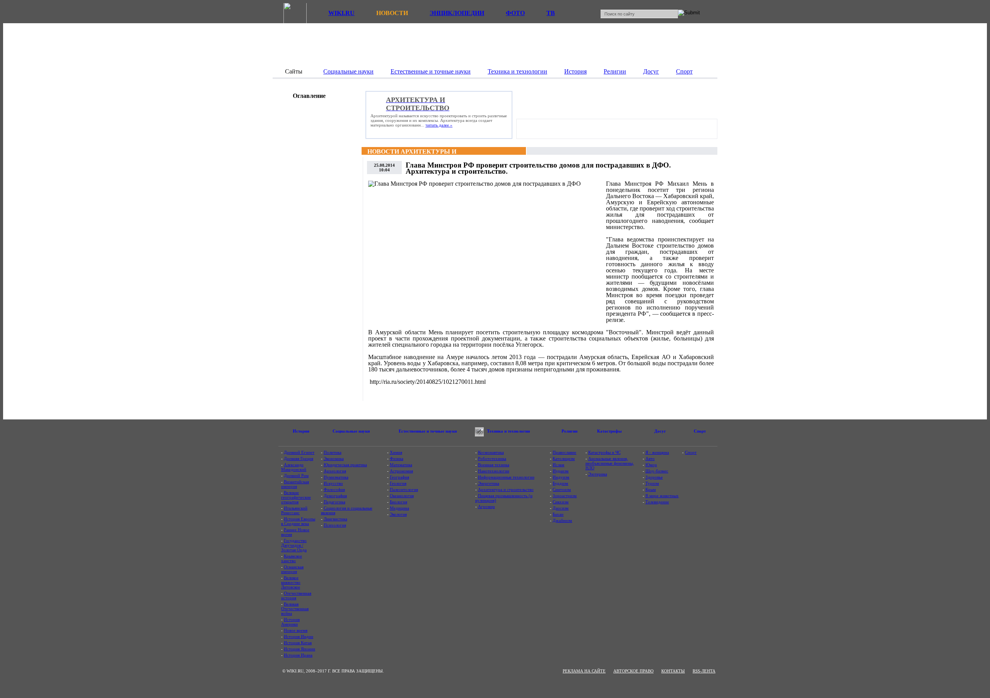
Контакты (673, 671)
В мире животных (662, 495)
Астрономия (401, 471)
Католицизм (564, 458)
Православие (564, 452)
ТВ (550, 13)
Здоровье (654, 477)
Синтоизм (562, 489)
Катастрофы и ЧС (604, 452)
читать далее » (438, 125)
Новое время (295, 630)
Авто (650, 458)
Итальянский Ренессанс (294, 510)
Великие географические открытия (296, 497)
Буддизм (560, 483)
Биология (398, 502)
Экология (398, 514)
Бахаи (558, 514)
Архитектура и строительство (506, 489)
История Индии (298, 636)
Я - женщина (657, 452)
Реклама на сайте (584, 671)
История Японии (299, 649)
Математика (401, 464)
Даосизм (560, 508)
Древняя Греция (298, 458)
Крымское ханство (291, 558)
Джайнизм (562, 520)
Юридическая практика (345, 464)
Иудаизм (560, 471)
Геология (398, 483)
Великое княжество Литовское (290, 582)
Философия (334, 489)
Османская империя (292, 569)
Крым (650, 489)
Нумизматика (336, 477)
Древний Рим (296, 475)
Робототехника (492, 458)
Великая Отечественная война (295, 609)
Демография (335, 495)
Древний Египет (299, 452)
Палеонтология (404, 489)
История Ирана (298, 655)
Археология (335, 471)
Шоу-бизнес (656, 471)
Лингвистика (335, 519)
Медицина (399, 508)
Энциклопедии (457, 13)
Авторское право (633, 671)
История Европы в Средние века (298, 521)
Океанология (402, 495)
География (399, 477)
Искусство (333, 483)
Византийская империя (295, 484)
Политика (332, 452)
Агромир (486, 506)
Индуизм (561, 477)
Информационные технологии (506, 477)
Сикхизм (560, 502)
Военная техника (493, 464)
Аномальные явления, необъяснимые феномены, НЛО (609, 463)
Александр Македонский (293, 467)
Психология (335, 525)
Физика (396, 458)
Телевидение (657, 502)
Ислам (558, 464)
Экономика (334, 458)
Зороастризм (565, 495)
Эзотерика (597, 474)
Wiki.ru (341, 13)
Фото (515, 13)
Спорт (690, 452)
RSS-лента (704, 671)
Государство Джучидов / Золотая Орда (294, 545)
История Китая (298, 642)
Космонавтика (491, 452)
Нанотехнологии (493, 471)
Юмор (651, 464)
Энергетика (488, 483)
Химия (396, 452)
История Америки (290, 621)
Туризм (652, 483)
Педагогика (334, 502)
